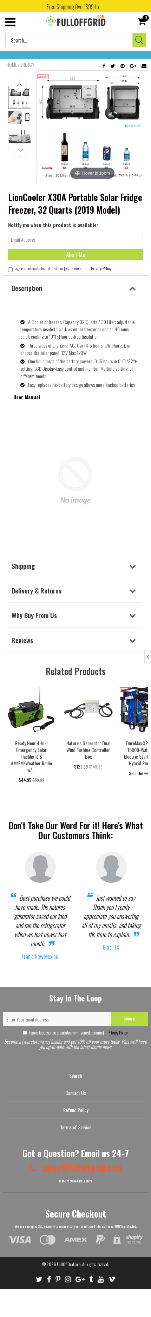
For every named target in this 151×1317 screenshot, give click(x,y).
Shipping (23, 566)
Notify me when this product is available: (53, 224)
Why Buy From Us (34, 615)
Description (27, 288)
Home (11, 64)
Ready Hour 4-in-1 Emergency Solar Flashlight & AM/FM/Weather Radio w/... (31, 756)
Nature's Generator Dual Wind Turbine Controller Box (88, 749)
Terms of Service (75, 1127)
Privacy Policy (101, 268)
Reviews (22, 640)
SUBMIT (130, 1018)
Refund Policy (75, 1110)
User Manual (26, 397)
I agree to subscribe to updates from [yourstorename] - (78, 1033)
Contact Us (75, 1092)
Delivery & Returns (36, 590)
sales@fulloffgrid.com (81, 1167)
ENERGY (27, 64)
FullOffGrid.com (69, 1264)
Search (75, 1075)
